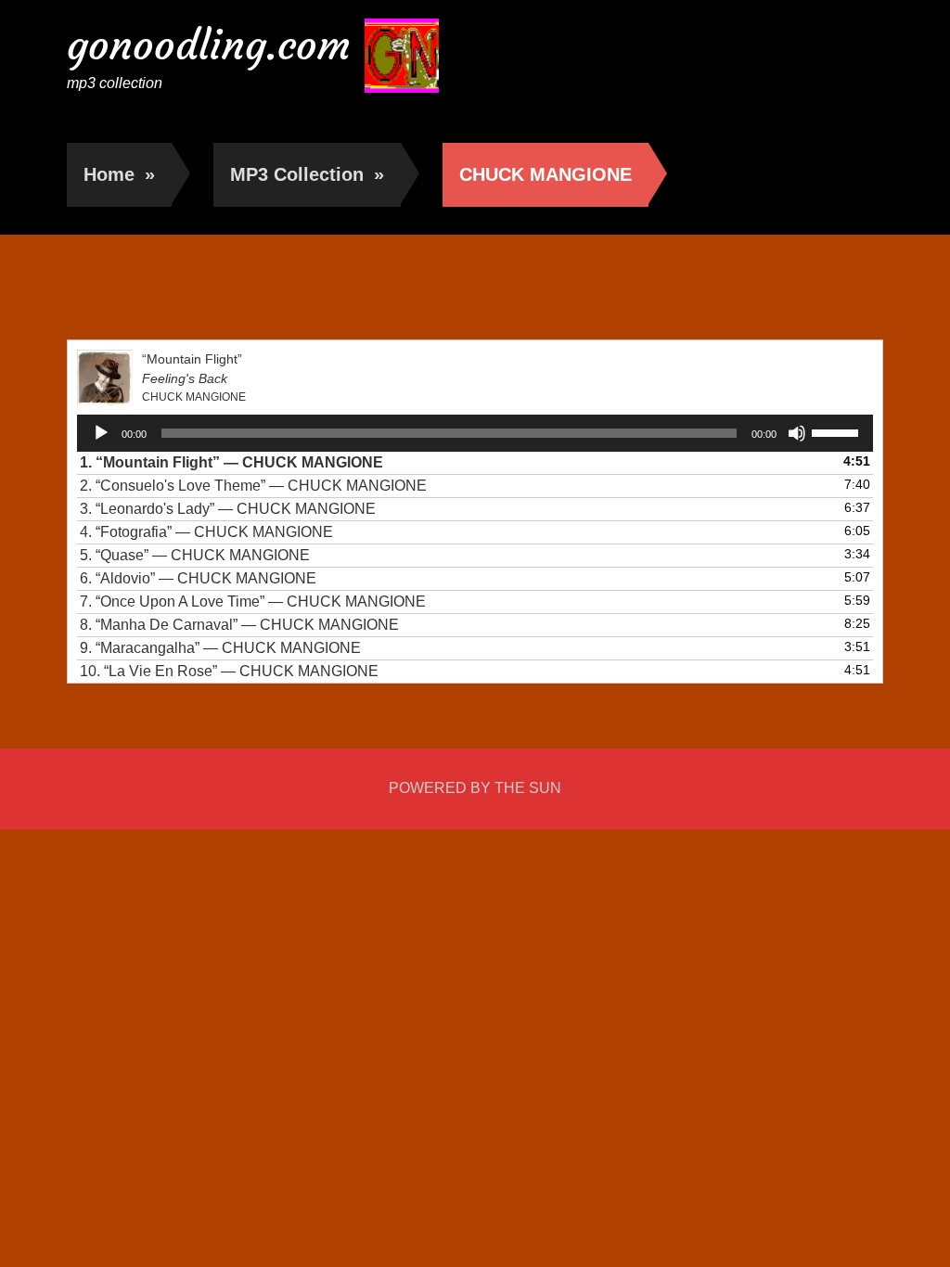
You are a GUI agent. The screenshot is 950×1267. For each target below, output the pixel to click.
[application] (475, 433)
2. (253, 485)
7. (253, 601)
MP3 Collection (307, 174)
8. (239, 625)
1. (231, 462)
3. (228, 509)
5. (195, 555)
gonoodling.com (209, 44)
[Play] (101, 433)
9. (220, 648)
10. (229, 671)
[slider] (838, 431)
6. (198, 578)
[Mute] (797, 433)
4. (206, 532)
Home (119, 174)
